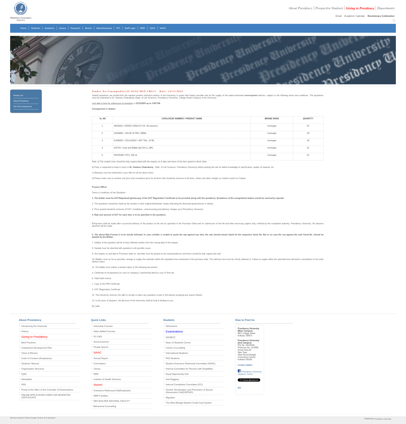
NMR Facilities (101, 395)
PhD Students (173, 358)
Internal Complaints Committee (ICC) (184, 384)
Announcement (101, 341)
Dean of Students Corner (178, 342)
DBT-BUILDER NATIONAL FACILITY (112, 401)
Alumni (88, 28)
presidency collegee (21, 12)
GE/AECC (171, 337)
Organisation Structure (32, 368)
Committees (100, 363)
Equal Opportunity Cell (177, 374)
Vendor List (18, 95)
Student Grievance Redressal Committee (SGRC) (190, 363)
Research (75, 28)
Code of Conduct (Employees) (36, 358)
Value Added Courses (104, 331)
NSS (23, 384)
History (24, 331)
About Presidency (300, 8)
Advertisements (104, 28)
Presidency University (382, 419)
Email (338, 16)
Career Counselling (175, 348)
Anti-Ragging (172, 379)
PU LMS (98, 336)
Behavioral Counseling (105, 406)
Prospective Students (329, 8)
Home (23, 28)
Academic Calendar (354, 16)
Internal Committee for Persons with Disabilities (189, 368)
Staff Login (130, 28)
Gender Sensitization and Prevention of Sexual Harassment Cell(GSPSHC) (189, 391)
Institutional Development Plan (36, 348)
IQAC (152, 28)
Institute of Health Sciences (107, 379)
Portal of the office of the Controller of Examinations (47, 389)
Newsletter (26, 379)
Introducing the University (34, 326)
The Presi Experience (22, 106)
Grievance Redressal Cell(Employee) (112, 390)
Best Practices (28, 342)
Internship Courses (103, 326)
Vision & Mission (29, 353)
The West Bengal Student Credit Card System (189, 402)
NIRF (142, 28)
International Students (177, 353)
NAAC (163, 28)
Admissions (171, 326)
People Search (101, 347)
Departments (386, 8)
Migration (170, 397)
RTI (118, 28)
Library (62, 28)
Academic (49, 28)
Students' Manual (30, 363)
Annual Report (101, 358)
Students (35, 28)
